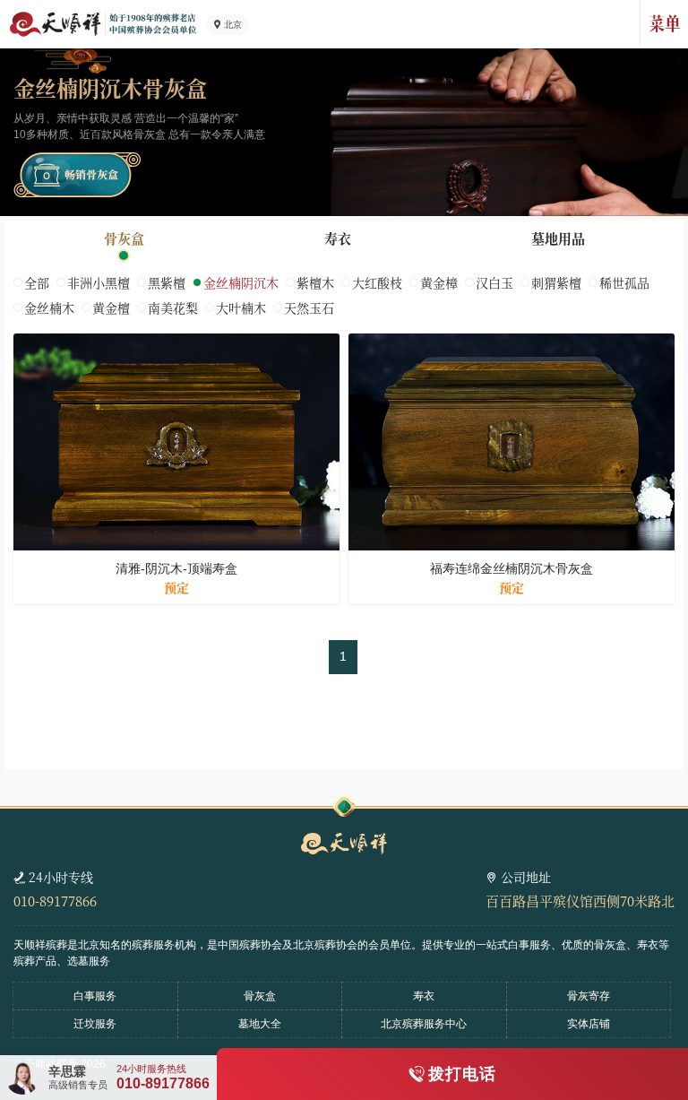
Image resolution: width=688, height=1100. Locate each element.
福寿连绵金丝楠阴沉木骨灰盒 (511, 568)
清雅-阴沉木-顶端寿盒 (176, 568)
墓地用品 (558, 238)
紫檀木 (315, 282)
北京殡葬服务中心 (424, 1024)
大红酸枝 (377, 282)
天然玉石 (309, 307)
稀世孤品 (624, 282)
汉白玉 (494, 282)
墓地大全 (259, 1024)
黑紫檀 (166, 282)
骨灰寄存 (588, 996)
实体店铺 (588, 1024)
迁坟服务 (94, 1024)
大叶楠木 (241, 307)
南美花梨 (173, 307)
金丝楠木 (49, 307)
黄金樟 (439, 282)
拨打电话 (462, 1074)
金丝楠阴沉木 (241, 282)
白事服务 (94, 996)
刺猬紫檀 (556, 282)
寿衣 (337, 238)
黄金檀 (111, 307)
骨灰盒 (124, 238)
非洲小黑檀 (98, 282)
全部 (36, 282)
